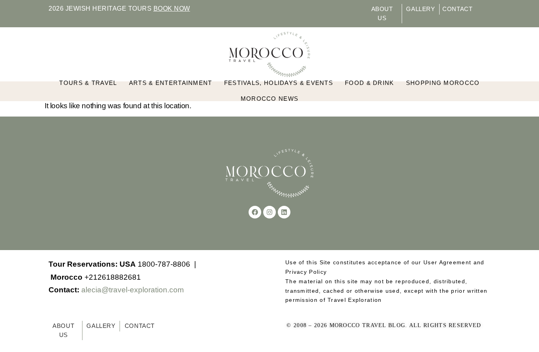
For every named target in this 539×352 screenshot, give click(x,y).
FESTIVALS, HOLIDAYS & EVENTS (278, 82)
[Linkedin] (284, 212)
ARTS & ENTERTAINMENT (170, 82)
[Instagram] (269, 212)
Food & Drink (369, 82)
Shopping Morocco (443, 82)
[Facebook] (255, 212)
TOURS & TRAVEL (88, 82)
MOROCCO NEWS (270, 98)
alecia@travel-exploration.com (132, 290)
